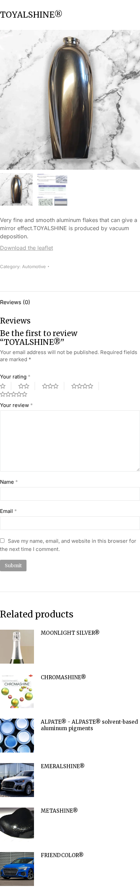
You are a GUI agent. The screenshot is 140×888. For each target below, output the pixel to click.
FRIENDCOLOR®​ (62, 855)
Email (8, 511)
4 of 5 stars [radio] (85, 386)
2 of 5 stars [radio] (26, 386)
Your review (16, 405)
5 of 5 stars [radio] (16, 394)
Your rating (15, 376)
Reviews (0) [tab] (15, 302)
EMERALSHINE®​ (63, 766)
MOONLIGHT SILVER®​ (70, 633)
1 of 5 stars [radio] (5, 386)
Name (9, 482)
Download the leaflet (26, 247)
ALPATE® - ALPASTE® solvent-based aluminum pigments (89, 725)
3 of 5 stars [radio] (53, 386)
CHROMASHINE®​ (63, 677)
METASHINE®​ (59, 811)
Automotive (34, 266)
